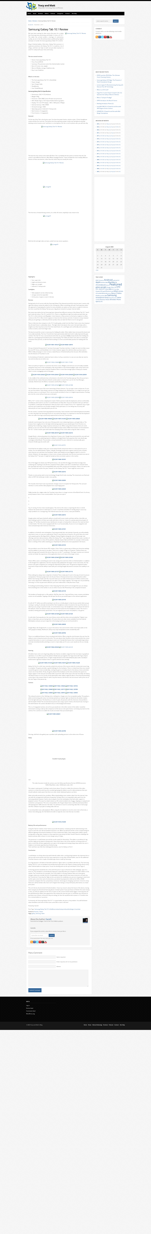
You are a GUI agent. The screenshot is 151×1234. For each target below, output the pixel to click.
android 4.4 (116, 280)
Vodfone (52, 909)
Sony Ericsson (113, 297)
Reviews (40, 13)
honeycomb (62, 909)
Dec (120, 138)
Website (58, 966)
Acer (97, 280)
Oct (116, 127)
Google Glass (110, 287)
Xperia (98, 301)
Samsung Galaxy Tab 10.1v (42, 909)
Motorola (104, 293)
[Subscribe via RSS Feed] (31, 942)
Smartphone (100, 297)
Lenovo (120, 291)
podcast (102, 295)
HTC (118, 286)
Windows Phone (115, 299)
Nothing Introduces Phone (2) (105, 103)
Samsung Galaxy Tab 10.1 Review (48, 29)
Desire (107, 285)
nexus (109, 293)
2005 (98, 171)
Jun (109, 124)
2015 (98, 141)
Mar (104, 135)
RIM (106, 295)
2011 (98, 153)
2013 (98, 147)
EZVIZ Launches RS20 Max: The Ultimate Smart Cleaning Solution (108, 76)
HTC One (99, 289)
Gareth (31, 24)
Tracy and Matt (46, 5)
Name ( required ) (61, 957)
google (103, 287)
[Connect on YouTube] (45, 942)
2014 (98, 144)
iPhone (107, 291)
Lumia (99, 293)
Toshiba (98, 299)
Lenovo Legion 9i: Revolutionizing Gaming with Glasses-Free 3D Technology (110, 86)
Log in (28, 1005)
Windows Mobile (105, 299)
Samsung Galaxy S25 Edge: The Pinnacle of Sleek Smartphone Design (109, 81)
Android (108, 279)
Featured (116, 284)
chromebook (101, 285)
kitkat (116, 291)
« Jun (97, 270)
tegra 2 (73, 909)
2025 (98, 124)
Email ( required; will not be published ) (66, 962)
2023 (98, 127)
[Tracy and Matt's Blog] (31, 10)
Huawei (98, 291)
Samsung (38, 913)
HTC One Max (115, 289)
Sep (114, 138)
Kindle (111, 291)
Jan (100, 135)
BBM (106, 282)
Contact (67, 13)
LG (96, 293)
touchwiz (77, 909)
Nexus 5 (114, 293)
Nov (118, 127)
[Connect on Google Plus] (42, 942)
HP (115, 287)
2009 (98, 159)
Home (29, 13)
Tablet (42, 913)
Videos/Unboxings (97, 1025)
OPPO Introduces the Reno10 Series (107, 100)
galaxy (33, 913)
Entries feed (29, 1008)
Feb (102, 135)
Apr (105, 127)
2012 (98, 150)
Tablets (41, 911)
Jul (110, 127)
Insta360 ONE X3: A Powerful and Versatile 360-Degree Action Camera (109, 107)
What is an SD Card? (102, 90)
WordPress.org (30, 1014)
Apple (98, 282)
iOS (101, 291)
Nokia (119, 293)
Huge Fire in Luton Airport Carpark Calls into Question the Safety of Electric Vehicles (109, 93)
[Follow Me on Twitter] (37, 942)
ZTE (101, 301)
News (34, 13)
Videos (46, 13)
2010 (98, 156)
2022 (98, 130)
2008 (98, 162)
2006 (98, 168)
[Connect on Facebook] (34, 942)
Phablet (98, 295)
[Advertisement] (101, 6)
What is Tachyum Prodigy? (104, 97)
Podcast (53, 13)
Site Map (74, 13)
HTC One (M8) (106, 289)
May (107, 124)
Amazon (101, 280)
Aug (112, 127)
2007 (98, 165)
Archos (103, 282)
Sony (106, 297)
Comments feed (30, 1011)
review (57, 909)
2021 (98, 132)
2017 (98, 135)
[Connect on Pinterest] (40, 942)
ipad (104, 291)
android (68, 909)
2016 (98, 138)
